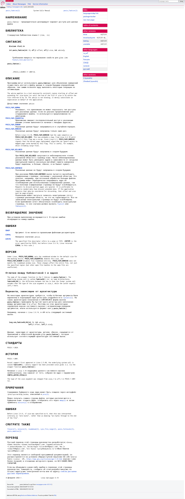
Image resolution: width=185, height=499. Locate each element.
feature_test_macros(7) (21, 60)
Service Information (40, 4)
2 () (87, 78)
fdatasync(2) (20, 206)
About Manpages (19, 4)
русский (86, 69)
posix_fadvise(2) (13, 10)
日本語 (85, 63)
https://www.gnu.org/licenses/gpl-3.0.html (44, 459)
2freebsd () (90, 81)
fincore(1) (11, 429)
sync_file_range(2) (48, 429)
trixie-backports (89, 38)
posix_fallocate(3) (66, 429)
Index (9, 4)
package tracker (89, 17)
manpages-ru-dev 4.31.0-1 (44, 484)
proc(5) (46, 394)
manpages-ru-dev (17, 7)
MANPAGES (9, 0)
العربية (85, 53)
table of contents (91, 25)
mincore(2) (22, 402)
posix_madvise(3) (14, 431)
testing (9, 7)
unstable (86, 44)
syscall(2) (67, 298)
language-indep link (90, 13)
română (86, 66)
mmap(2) (63, 400)
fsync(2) (60, 204)
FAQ (29, 4)
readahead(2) (33, 429)
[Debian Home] (2, 4)
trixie (85, 34)
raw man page (88, 20)
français (86, 59)
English (86, 56)
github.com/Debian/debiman (28, 495)
